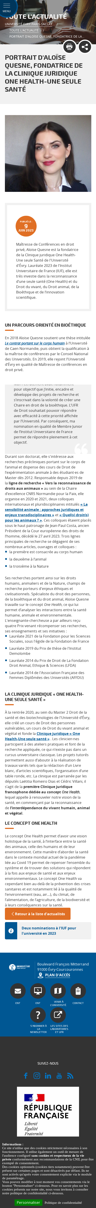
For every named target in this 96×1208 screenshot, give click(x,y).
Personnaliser (28, 1202)
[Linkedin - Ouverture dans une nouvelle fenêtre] (48, 1077)
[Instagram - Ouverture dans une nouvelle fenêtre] (36, 1077)
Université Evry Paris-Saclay (28, 24)
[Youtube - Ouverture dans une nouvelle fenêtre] (59, 1077)
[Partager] (85, 47)
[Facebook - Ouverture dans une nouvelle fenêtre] (25, 1077)
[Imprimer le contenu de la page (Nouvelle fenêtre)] (69, 47)
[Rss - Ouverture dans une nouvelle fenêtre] (70, 1077)
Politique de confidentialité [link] (63, 1202)
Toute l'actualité (24, 30)
